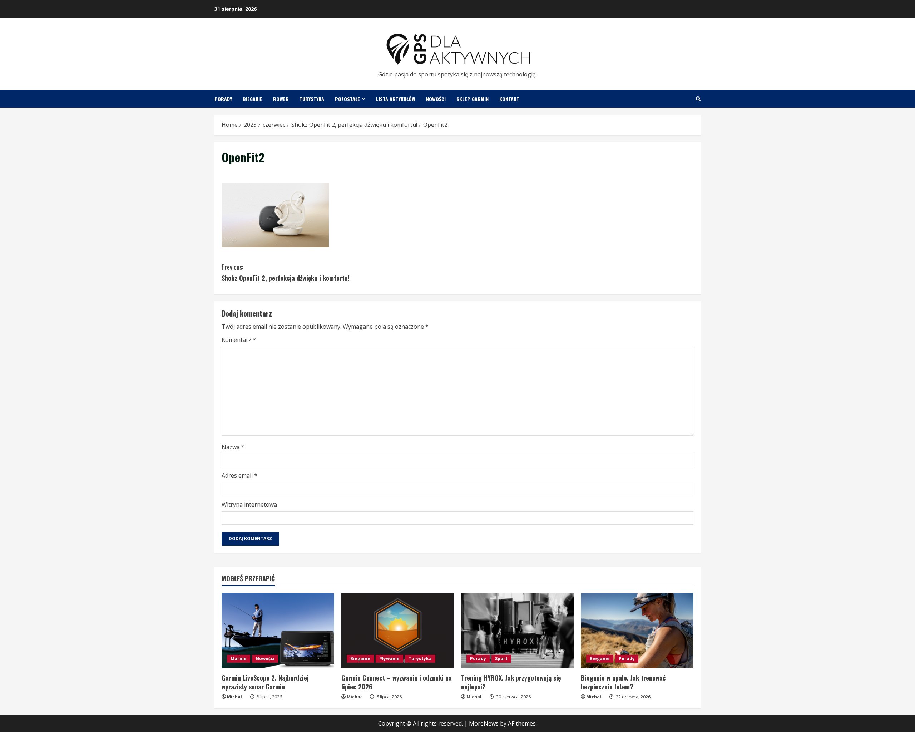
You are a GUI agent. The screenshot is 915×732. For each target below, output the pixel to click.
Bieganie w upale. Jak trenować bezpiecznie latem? (623, 682)
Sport (501, 659)
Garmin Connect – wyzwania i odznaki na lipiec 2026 (396, 682)
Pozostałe (347, 99)
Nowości (436, 99)
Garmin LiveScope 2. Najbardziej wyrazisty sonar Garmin (265, 682)
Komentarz (239, 340)
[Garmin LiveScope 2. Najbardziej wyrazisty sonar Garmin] (278, 630)
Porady (223, 99)
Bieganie (252, 99)
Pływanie (389, 659)
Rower (281, 99)
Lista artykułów (395, 99)
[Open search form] (698, 99)
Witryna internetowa (249, 504)
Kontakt (509, 99)
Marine (239, 659)
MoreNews (484, 723)
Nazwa (233, 447)
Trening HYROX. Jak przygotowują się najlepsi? (511, 682)
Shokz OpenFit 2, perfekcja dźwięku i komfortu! (286, 272)
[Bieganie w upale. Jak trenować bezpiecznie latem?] (637, 630)
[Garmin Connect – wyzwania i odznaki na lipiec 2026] (397, 630)
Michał (234, 697)
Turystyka (312, 99)
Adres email (239, 475)
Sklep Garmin (472, 99)
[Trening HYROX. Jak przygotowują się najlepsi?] (517, 630)
